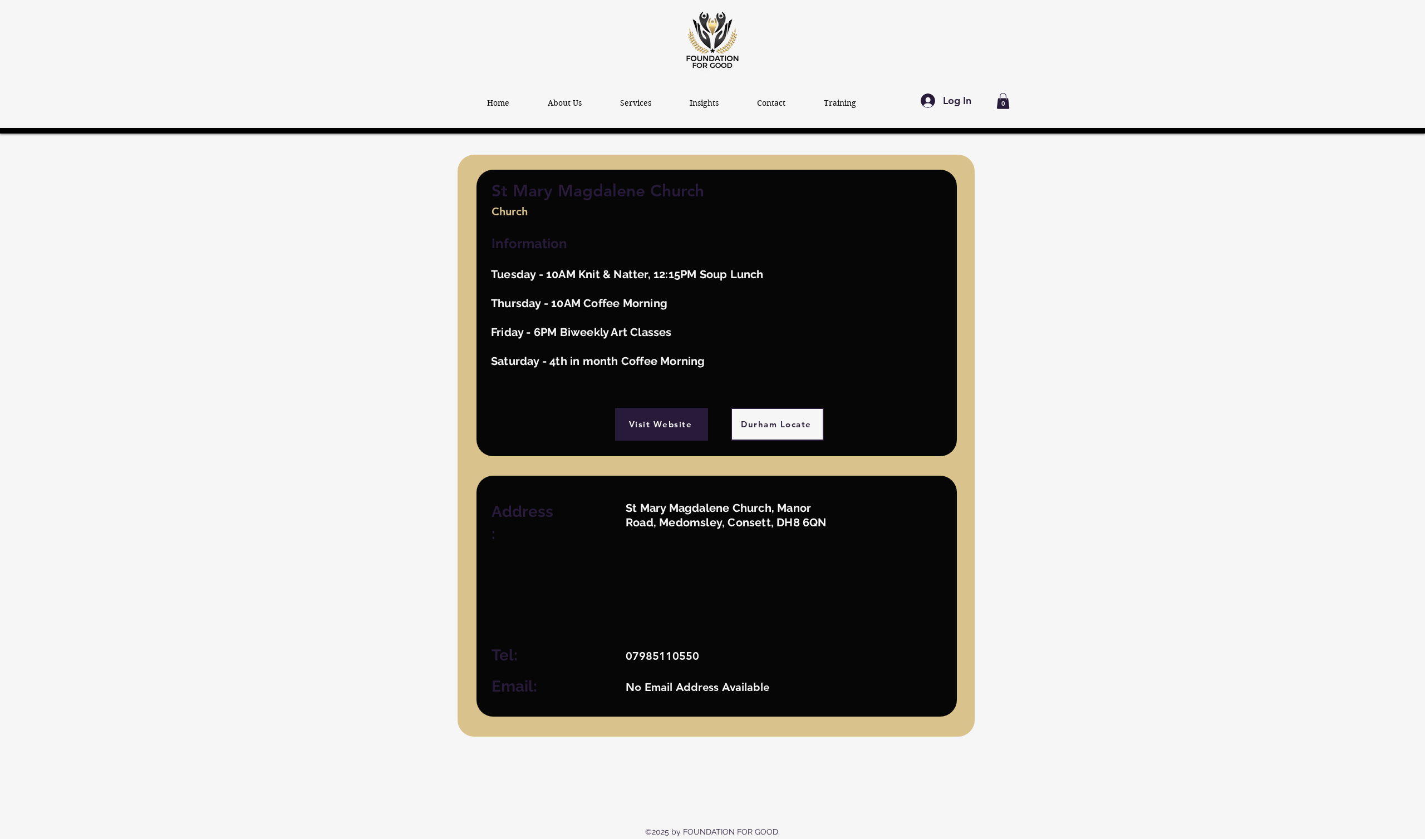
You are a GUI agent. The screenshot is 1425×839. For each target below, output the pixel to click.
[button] (1003, 101)
